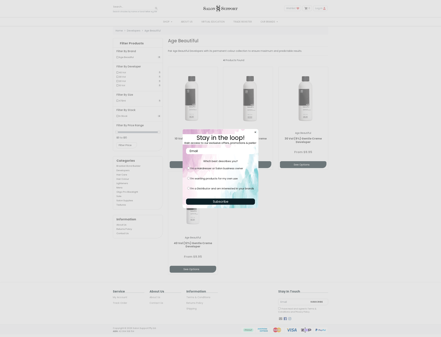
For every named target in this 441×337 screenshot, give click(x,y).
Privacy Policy (302, 311)
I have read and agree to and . (297, 310)
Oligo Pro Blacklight (127, 192)
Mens (119, 187)
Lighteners (122, 183)
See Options (302, 164)
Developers (123, 170)
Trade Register (242, 21)
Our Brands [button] (268, 21)
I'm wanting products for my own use (214, 178)
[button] (138, 44)
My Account (120, 297)
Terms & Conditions (198, 297)
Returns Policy (124, 229)
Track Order (120, 303)
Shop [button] (166, 21)
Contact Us (122, 233)
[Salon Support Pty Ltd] (220, 8)
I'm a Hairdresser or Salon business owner (216, 168)
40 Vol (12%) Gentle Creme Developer (193, 244)
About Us (187, 21)
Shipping (191, 308)
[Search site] (156, 8)
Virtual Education (213, 21)
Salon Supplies (124, 200)
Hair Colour (122, 179)
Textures (121, 204)
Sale (118, 196)
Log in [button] (319, 8)
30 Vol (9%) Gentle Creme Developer (303, 140)
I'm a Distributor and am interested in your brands (222, 188)
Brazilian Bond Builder (128, 166)
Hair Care (121, 174)
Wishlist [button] (291, 8)
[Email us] (280, 318)
